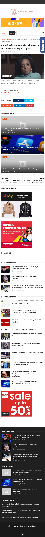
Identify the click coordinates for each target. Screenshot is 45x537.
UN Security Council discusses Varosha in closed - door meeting (27, 302)
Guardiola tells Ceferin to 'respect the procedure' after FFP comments (26, 311)
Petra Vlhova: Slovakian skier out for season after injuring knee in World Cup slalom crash (27, 287)
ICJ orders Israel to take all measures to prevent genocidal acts (21, 129)
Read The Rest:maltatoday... (11, 93)
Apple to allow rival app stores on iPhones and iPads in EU (20, 148)
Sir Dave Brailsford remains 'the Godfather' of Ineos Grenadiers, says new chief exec (28, 374)
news (9, 40)
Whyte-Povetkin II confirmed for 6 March (27, 353)
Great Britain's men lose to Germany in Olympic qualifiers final (25, 268)
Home (3, 33)
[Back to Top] (22, 534)
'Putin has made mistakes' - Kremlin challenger (20, 169)
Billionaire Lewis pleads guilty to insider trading (20, 517)
